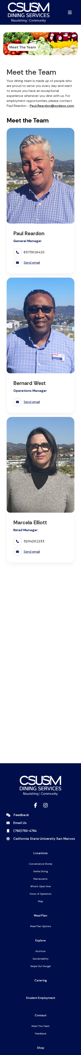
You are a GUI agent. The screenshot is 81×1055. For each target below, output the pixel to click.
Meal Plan (40, 915)
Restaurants (40, 879)
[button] (69, 12)
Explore (40, 940)
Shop (40, 1048)
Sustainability (41, 958)
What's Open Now (40, 886)
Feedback (40, 1033)
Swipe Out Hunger (40, 966)
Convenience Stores (40, 864)
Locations (40, 853)
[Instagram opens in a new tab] (45, 805)
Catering (40, 980)
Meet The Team (41, 1026)
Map (40, 901)
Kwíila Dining (40, 871)
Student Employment (40, 998)
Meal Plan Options (40, 926)
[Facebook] (35, 805)
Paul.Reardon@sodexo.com (52, 106)
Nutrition (41, 951)
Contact (41, 1015)
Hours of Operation (41, 893)
